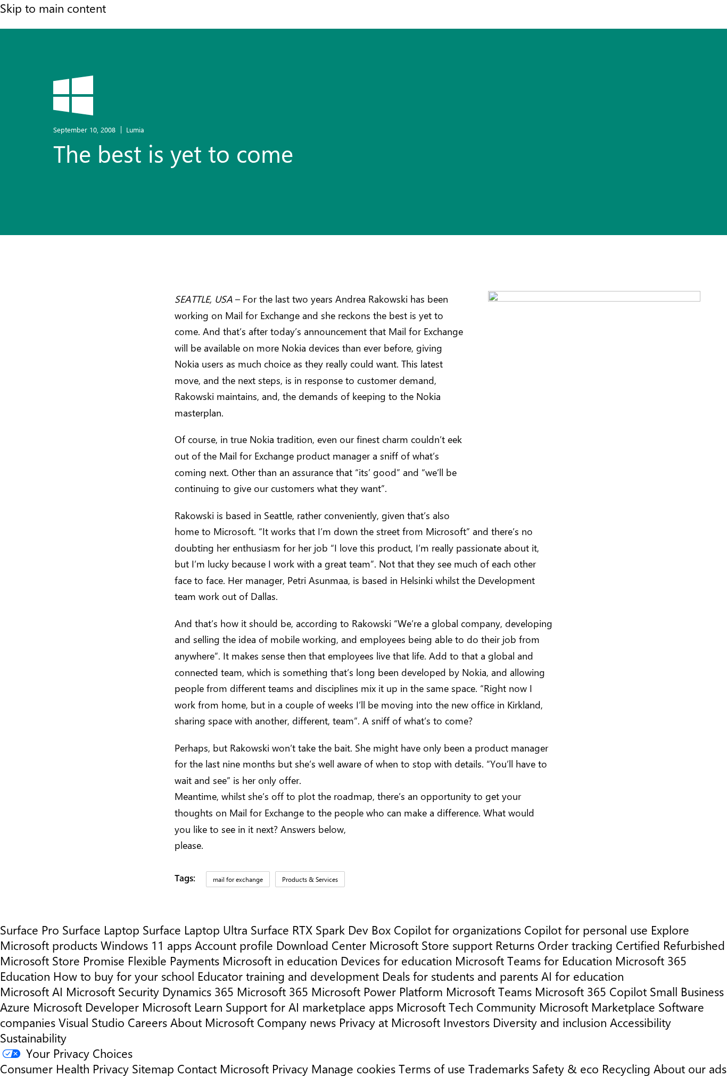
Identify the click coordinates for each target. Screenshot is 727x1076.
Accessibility (640, 1022)
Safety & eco (565, 1068)
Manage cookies (353, 1068)
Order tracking (575, 945)
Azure (15, 1006)
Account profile (234, 945)
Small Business (687, 991)
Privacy (291, 1068)
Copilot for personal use (586, 929)
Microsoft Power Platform (377, 991)
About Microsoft (212, 1022)
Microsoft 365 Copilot (591, 991)
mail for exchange (238, 879)
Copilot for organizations (457, 929)
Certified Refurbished (670, 945)
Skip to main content (53, 7)
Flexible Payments (173, 960)
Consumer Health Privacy (64, 1068)
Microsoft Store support (430, 945)
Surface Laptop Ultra (195, 929)
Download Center (321, 945)
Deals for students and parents (460, 975)
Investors (466, 1022)
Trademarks (498, 1068)
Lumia (135, 129)
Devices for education (396, 960)
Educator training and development (288, 975)
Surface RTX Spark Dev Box (321, 929)
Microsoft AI (31, 991)
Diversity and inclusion (550, 1022)
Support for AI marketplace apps (309, 1006)
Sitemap (153, 1068)
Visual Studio (92, 1022)
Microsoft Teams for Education (533, 960)
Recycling (626, 1068)
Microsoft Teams (489, 991)
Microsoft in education (279, 960)
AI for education (582, 975)
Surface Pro (29, 929)
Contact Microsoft (223, 1068)
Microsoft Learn (182, 1006)
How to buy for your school (123, 975)
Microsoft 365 (272, 991)
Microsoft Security (112, 991)
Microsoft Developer (86, 1006)
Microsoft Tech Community (466, 1006)
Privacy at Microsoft (389, 1022)
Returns (514, 945)
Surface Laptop (100, 929)
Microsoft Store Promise (62, 960)
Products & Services (310, 879)
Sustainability (33, 1037)
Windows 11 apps (146, 945)
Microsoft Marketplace (597, 1006)
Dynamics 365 (198, 991)
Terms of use (432, 1068)
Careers (147, 1022)
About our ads (690, 1068)
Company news (296, 1022)
